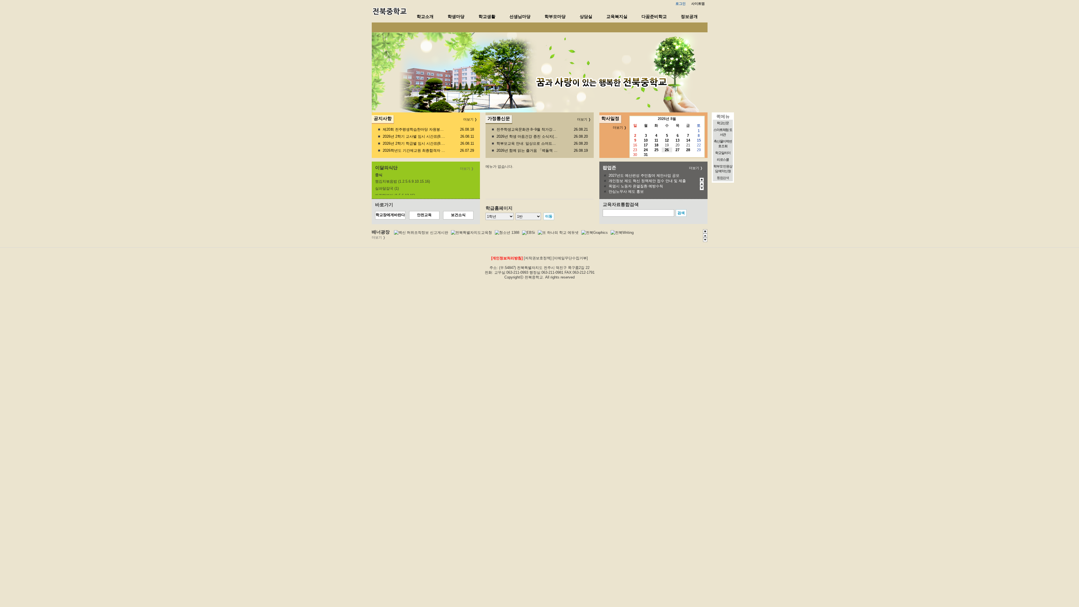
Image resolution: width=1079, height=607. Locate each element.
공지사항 (383, 118)
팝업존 (609, 167)
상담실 (586, 16)
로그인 (680, 4)
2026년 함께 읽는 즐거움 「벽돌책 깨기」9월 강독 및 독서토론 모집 (528, 150)
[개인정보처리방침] (507, 258)
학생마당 (456, 16)
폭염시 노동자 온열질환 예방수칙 (636, 186)
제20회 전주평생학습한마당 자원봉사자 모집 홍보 (414, 129)
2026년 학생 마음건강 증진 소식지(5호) (528, 136)
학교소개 (425, 16)
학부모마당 (555, 16)
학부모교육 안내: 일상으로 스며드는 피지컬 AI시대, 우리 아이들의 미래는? (528, 143)
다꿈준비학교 (654, 16)
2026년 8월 (667, 119)
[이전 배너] (702, 184)
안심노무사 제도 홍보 (626, 191)
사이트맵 (698, 4)
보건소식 (458, 215)
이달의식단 (386, 167)
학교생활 (487, 16)
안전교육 (424, 215)
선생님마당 (520, 16)
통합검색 (723, 178)
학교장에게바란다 (390, 215)
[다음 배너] (702, 188)
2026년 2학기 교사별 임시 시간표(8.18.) (414, 136)
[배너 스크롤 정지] (702, 180)
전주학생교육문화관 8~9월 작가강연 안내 (528, 129)
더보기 (694, 168)
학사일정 (610, 118)
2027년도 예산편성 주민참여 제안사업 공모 (644, 175)
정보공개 (689, 16)
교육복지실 (616, 16)
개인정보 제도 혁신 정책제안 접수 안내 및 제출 (647, 181)
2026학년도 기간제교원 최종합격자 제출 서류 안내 (414, 150)
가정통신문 (499, 118)
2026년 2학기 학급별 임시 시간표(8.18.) (414, 143)
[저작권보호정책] (538, 258)
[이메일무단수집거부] (570, 258)
